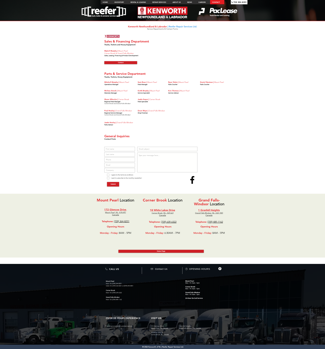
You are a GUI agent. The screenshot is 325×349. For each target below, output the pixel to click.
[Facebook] (219, 268)
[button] (120, 62)
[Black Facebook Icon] (192, 180)
